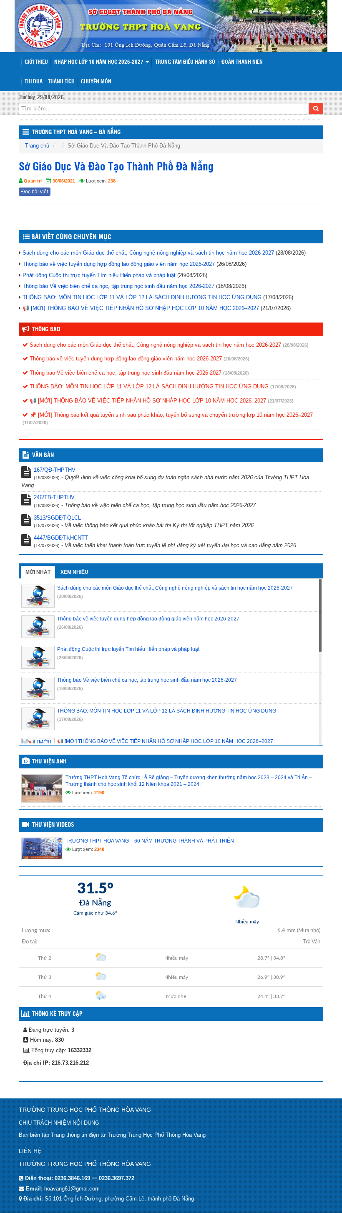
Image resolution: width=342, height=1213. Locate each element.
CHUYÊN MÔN (96, 82)
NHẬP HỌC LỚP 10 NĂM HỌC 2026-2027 (99, 62)
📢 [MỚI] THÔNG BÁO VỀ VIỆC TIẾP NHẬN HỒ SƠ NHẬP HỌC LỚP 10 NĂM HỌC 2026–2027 (141, 308)
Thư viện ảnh (49, 762)
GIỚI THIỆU (36, 62)
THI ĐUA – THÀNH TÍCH (50, 82)
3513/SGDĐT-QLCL (57, 518)
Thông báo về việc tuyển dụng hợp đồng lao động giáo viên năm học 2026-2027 (119, 264)
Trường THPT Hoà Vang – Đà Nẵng (76, 132)
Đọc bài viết (34, 192)
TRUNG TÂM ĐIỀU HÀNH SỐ (185, 62)
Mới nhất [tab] (37, 572)
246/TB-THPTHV (54, 497)
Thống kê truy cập (57, 1014)
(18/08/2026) (236, 372)
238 (112, 180)
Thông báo (46, 330)
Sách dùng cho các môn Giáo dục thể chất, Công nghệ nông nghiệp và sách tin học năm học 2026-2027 (148, 253)
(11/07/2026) (35, 422)
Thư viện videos (53, 825)
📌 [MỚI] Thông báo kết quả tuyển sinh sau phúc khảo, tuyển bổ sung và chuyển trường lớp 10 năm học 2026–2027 (170, 415)
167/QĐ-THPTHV (54, 470)
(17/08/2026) (283, 386)
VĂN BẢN (43, 455)
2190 (99, 792)
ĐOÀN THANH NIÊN (242, 62)
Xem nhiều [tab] (74, 572)
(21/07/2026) (281, 400)
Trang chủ (37, 146)
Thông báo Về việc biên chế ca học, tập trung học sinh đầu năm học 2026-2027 (118, 286)
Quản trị (33, 180)
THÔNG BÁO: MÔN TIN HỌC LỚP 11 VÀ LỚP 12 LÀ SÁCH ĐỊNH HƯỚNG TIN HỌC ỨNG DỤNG (142, 297)
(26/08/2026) (236, 358)
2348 (99, 849)
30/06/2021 (64, 180)
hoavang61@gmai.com (72, 1188)
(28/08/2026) (296, 345)
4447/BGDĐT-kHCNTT (61, 538)
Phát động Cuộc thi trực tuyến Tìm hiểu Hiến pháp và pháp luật (99, 275)
